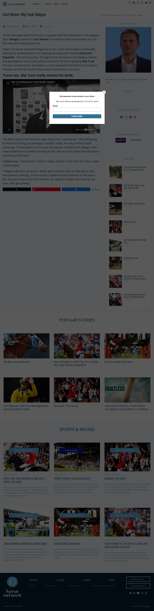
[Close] (104, 92)
